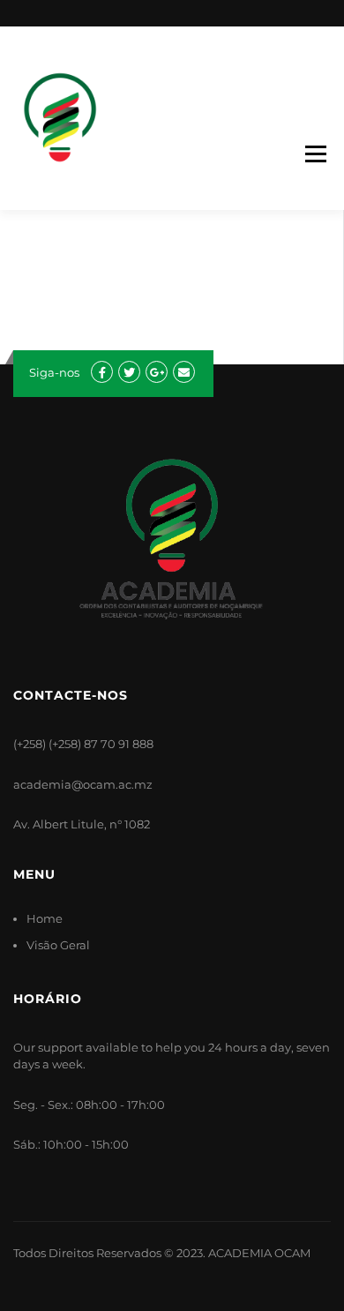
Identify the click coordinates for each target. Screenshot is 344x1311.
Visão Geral (58, 945)
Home (44, 918)
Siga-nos (54, 372)
